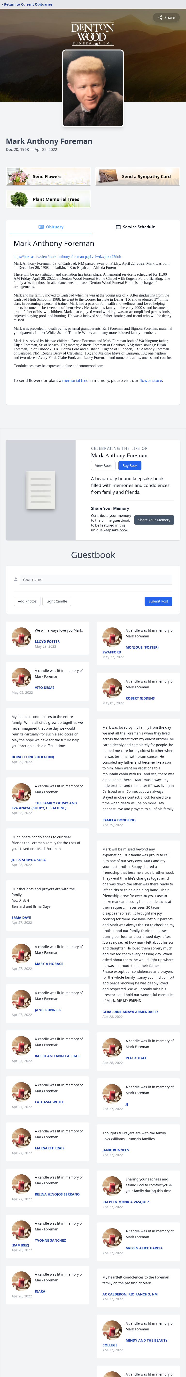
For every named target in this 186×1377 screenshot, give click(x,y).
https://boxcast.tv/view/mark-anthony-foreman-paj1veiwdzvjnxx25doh (67, 257)
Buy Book (130, 465)
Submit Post (158, 601)
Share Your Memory (154, 520)
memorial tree (75, 380)
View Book (103, 465)
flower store (151, 380)
